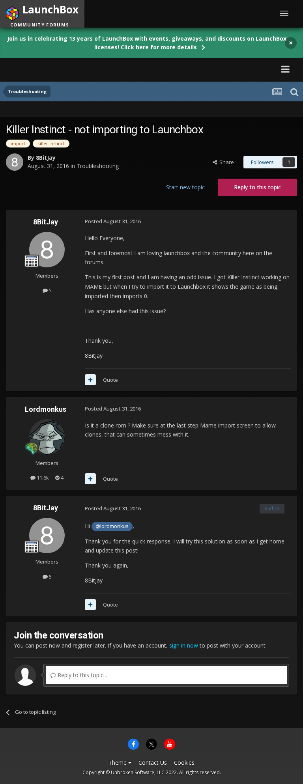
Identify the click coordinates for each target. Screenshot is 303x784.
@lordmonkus (112, 526)
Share (225, 162)
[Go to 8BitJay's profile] (14, 162)
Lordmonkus (45, 409)
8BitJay (46, 157)
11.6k (42, 477)
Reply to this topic (257, 187)
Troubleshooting (98, 166)
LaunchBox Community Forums (80, 68)
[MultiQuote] (90, 379)
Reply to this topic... (81, 675)
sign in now (183, 645)
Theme (118, 762)
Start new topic (185, 187)
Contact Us (152, 762)
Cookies (184, 762)
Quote (110, 379)
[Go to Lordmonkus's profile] (47, 437)
